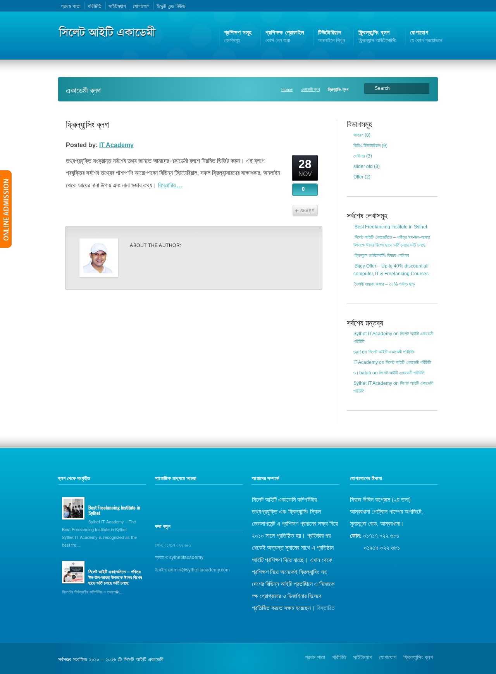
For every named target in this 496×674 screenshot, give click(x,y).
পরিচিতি (95, 6)
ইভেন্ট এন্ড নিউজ (171, 6)
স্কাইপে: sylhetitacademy (179, 557)
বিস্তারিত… (170, 185)
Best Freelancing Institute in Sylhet (391, 227)
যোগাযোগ (141, 6)
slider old (363, 166)
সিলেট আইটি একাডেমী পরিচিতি (391, 352)
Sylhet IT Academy (372, 333)
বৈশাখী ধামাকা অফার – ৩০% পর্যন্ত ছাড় (385, 284)
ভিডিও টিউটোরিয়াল (367, 145)
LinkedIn (431, 6)
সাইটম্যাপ (117, 6)
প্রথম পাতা (71, 6)
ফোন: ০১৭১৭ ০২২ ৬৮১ (173, 544)
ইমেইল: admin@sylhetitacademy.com (192, 569)
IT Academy (116, 145)
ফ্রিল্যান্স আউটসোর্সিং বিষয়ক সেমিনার (382, 255)
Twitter (401, 6)
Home (287, 89)
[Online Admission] (6, 209)
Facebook (411, 6)
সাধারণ (358, 135)
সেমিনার (359, 156)
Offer (358, 177)
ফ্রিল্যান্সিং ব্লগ (87, 123)
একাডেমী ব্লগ (310, 89)
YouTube (421, 6)
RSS (391, 6)
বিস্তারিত (326, 607)
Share (305, 210)
